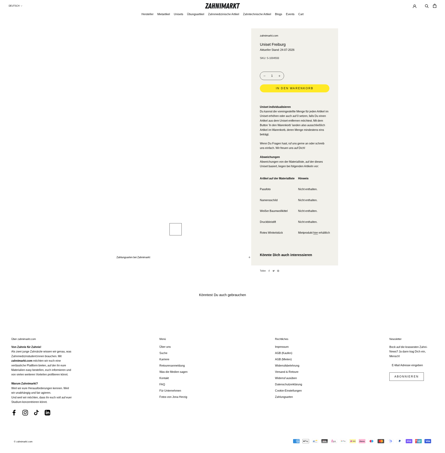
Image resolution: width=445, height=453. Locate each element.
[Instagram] (25, 412)
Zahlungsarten (284, 396)
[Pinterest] (278, 271)
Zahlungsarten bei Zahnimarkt (133, 257)
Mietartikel (163, 14)
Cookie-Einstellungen (288, 390)
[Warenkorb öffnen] (434, 6)
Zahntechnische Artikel (257, 14)
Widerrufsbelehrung (287, 365)
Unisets (178, 14)
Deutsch (14, 6)
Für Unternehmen (170, 390)
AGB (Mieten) (283, 359)
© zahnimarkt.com (23, 441)
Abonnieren (406, 376)
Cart (301, 14)
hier (315, 232)
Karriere (164, 359)
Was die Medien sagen (173, 371)
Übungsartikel (195, 14)
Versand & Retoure (286, 371)
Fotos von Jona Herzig (173, 396)
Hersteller (147, 14)
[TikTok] (36, 412)
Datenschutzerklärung (288, 384)
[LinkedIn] (47, 412)
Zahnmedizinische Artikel (223, 14)
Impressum (282, 346)
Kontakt (164, 378)
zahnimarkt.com (269, 35)
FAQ (162, 384)
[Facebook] (269, 271)
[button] (294, 98)
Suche (163, 353)
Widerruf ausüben (286, 378)
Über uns (165, 346)
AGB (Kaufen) (283, 353)
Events (290, 14)
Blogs (278, 14)
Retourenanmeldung (172, 365)
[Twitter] (274, 271)
